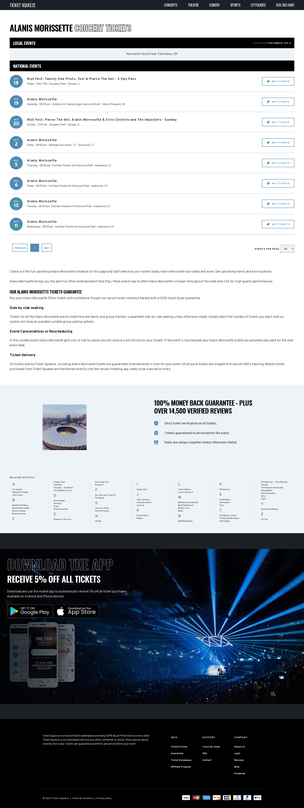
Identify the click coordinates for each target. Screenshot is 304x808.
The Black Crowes (227, 515)
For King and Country (105, 495)
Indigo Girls (142, 489)
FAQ (204, 753)
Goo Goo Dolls (102, 508)
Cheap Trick (59, 482)
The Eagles (224, 521)
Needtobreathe (185, 521)
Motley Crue (183, 508)
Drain (56, 506)
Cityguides (258, 5)
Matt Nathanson (186, 505)
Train (263, 499)
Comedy (214, 5)
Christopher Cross (62, 490)
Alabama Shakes (20, 492)
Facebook (239, 773)
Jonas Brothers (144, 502)
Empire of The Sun (62, 519)
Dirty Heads (59, 500)
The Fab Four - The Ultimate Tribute (274, 483)
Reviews (239, 760)
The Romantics (268, 493)
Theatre (193, 5)
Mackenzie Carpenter (188, 502)
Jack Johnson (143, 499)
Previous (20, 248)
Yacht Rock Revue (269, 509)
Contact (207, 760)
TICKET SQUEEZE (23, 5)
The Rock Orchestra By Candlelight (272, 489)
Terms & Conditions (82, 798)
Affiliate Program (181, 766)
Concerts (170, 5)
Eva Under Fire (102, 482)
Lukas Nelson (184, 489)
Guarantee (177, 753)
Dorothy (58, 503)
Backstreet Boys (20, 505)
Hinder (98, 521)
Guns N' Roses (102, 511)
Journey (140, 505)
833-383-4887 (285, 5)
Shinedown (224, 502)
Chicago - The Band (63, 487)
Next (47, 248)
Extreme (99, 485)
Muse (180, 511)
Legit (237, 753)
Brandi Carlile (19, 513)
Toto (263, 496)
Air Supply (17, 489)
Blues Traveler (19, 511)
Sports (235, 5)
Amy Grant (17, 495)
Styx (221, 505)
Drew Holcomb (61, 509)
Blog (236, 766)
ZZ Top (264, 519)
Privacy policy (104, 798)
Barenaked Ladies (20, 508)
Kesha (139, 518)
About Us (239, 746)
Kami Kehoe (142, 515)
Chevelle (58, 485)
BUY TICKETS (280, 81)
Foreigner (99, 498)
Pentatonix (224, 489)
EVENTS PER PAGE (267, 249)
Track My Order (211, 746)
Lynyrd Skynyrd (185, 492)
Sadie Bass (224, 499)
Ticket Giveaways (181, 760)
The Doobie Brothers (229, 518)
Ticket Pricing (179, 746)
